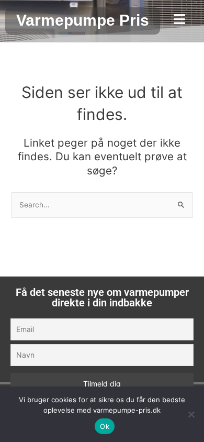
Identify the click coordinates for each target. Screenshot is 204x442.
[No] (191, 414)
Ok (104, 426)
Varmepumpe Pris (82, 20)
